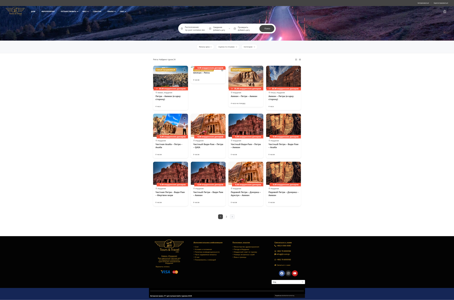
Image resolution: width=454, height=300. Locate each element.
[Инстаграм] (288, 273)
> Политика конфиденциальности (207, 252)
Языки (110, 11)
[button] (444, 11)
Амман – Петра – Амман (244, 96)
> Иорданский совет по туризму (245, 252)
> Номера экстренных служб (244, 254)
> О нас (196, 257)
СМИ (122, 11)
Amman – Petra (201, 72)
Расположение (192, 27)
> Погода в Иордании (241, 249)
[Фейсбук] (282, 273)
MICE (84, 11)
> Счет (196, 247)
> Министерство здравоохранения (246, 247)
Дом (33, 11)
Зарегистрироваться (441, 3)
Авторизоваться (423, 3)
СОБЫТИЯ (97, 11)
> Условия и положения (203, 249)
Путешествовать (68, 11)
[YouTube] (295, 273)
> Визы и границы (239, 257)
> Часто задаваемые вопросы (205, 254)
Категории (248, 47)
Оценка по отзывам (226, 47)
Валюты (275, 277)
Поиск (267, 28)
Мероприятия (48, 11)
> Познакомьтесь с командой (205, 260)
